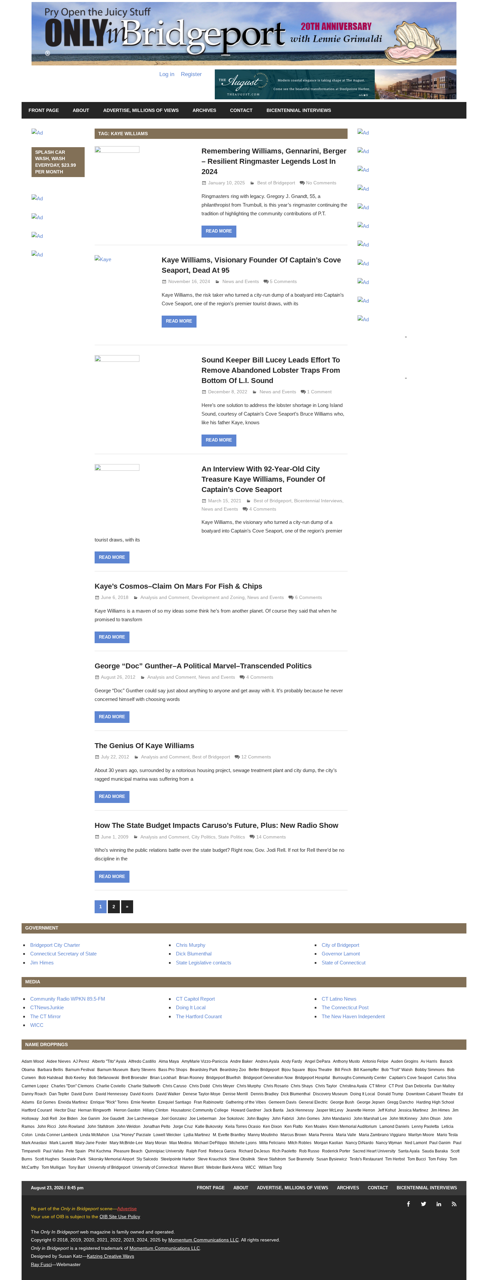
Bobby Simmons (430, 1069)
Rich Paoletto (284, 1151)
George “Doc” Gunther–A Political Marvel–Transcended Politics (203, 666)
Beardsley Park (203, 1069)
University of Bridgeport (109, 1167)
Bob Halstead (51, 1077)
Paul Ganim (439, 1142)
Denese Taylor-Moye (201, 1094)
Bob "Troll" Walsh (397, 1069)
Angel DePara (317, 1061)
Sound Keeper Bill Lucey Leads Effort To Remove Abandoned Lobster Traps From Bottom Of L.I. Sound (271, 370)
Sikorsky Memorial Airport (111, 1159)
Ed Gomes (46, 1102)
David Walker (168, 1094)
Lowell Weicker (167, 1134)
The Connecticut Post (345, 1007)
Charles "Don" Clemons (72, 1086)
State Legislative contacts (203, 962)
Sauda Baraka (435, 1151)
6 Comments (308, 597)
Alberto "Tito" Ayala (109, 1061)
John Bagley (258, 1118)
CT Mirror (377, 1086)
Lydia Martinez (197, 1134)
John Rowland (71, 1126)
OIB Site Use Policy (120, 1216)
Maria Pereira (321, 1134)
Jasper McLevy (329, 1110)
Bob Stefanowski (104, 1077)
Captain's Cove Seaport (410, 1077)
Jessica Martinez (413, 1110)
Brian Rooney (191, 1077)
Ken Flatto (294, 1126)
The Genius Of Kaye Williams (144, 745)
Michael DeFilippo (210, 1142)
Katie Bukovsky (209, 1126)
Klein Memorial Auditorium (353, 1126)
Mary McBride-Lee (126, 1142)
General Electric (313, 1102)
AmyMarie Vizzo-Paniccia (205, 1061)
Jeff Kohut (387, 1110)
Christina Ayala (353, 1086)
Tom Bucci (416, 1159)
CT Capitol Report (195, 999)
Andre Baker (241, 1061)
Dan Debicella (418, 1086)
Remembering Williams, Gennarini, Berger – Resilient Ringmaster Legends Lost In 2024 (274, 161)
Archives (204, 110)
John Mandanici (336, 1118)
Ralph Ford (196, 1151)
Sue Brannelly (301, 1159)
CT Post (396, 1086)
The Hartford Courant (199, 1016)
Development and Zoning (218, 597)
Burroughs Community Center (359, 1077)
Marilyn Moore (421, 1134)
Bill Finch (343, 1069)
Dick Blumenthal (193, 953)
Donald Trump (390, 1094)
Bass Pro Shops (172, 1069)
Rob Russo (309, 1151)
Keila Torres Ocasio (243, 1126)
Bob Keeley (75, 1077)
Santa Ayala (409, 1151)
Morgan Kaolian (328, 1142)
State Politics (231, 836)
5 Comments (283, 281)
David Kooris (141, 1094)
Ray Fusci (41, 1264)
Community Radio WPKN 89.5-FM (67, 999)
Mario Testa (447, 1134)
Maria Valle (346, 1134)
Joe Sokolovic (231, 1118)
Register (191, 74)
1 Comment (319, 391)
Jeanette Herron (360, 1110)
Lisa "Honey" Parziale (131, 1134)
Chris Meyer (223, 1086)
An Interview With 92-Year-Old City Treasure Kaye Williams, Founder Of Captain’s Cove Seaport (263, 479)
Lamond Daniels (394, 1126)
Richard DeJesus (254, 1151)
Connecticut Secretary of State (63, 953)
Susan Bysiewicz (331, 1159)
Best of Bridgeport (276, 182)
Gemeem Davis (282, 1102)
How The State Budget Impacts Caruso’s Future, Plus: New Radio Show (216, 825)
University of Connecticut (154, 1167)
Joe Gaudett (113, 1118)
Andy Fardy (292, 1061)
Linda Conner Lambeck (56, 1134)
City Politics (203, 836)
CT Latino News (339, 999)
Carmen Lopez (35, 1086)
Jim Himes (42, 962)
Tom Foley (437, 1159)
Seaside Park (73, 1159)
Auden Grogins (404, 1061)
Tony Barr (76, 1167)
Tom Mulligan (53, 1167)
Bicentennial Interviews (299, 110)
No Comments (321, 182)
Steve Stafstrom (272, 1159)
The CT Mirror (45, 1016)
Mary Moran (156, 1142)
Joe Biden (68, 1118)
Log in (166, 74)
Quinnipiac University (164, 1151)
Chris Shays (302, 1086)
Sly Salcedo (147, 1159)
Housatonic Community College (199, 1110)
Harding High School (435, 1102)
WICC (36, 1025)
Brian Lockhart (163, 1077)
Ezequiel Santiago (174, 1102)
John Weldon (128, 1126)
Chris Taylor (326, 1086)
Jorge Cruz (183, 1126)
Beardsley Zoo (233, 1069)
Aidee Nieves (58, 1061)
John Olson (430, 1118)
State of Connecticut (344, 962)
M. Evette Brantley (229, 1134)
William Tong (270, 1167)
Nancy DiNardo (359, 1142)
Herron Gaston (127, 1110)
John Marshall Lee (370, 1118)
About (81, 110)
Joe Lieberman (202, 1118)
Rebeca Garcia (222, 1151)
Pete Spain (76, 1151)
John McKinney (403, 1118)
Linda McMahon (94, 1134)
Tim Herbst (395, 1159)
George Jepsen (371, 1102)
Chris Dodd (199, 1086)
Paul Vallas (53, 1151)
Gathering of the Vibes (246, 1102)
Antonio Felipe (375, 1061)
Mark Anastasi (34, 1142)
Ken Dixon (272, 1126)
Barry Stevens (143, 1069)
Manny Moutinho (263, 1134)
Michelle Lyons (243, 1142)
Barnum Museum (112, 1069)
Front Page (44, 110)
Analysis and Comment (164, 597)
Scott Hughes (47, 1159)
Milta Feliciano (272, 1142)
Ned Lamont (416, 1142)
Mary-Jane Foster (91, 1142)
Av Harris (429, 1061)
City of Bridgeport (340, 945)
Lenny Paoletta (425, 1126)
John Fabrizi (283, 1118)
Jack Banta (274, 1110)
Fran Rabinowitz (208, 1102)
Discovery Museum (330, 1094)
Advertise (127, 1208)
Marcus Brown (293, 1134)
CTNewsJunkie (47, 1007)
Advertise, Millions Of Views (141, 110)
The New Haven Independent (353, 1016)
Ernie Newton (143, 1102)
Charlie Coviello (110, 1086)
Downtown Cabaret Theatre (431, 1094)
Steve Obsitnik (242, 1159)
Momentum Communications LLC (203, 1239)
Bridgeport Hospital (312, 1077)
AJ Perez (81, 1061)
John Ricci (46, 1126)
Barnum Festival (80, 1069)
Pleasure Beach (128, 1151)
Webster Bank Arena (224, 1167)
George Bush (342, 1102)
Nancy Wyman (389, 1142)
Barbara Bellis (50, 1069)
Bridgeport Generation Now (268, 1077)
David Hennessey (112, 1094)
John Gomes (308, 1118)
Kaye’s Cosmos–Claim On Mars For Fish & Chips (178, 586)
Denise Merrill (235, 1094)
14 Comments (271, 836)
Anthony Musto (346, 1061)
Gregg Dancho (400, 1102)
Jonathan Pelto (156, 1126)
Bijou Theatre (320, 1069)
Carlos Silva (445, 1077)
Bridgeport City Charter (55, 945)
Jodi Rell (49, 1118)
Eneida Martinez (73, 1102)
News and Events (240, 281)
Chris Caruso (175, 1086)
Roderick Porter (336, 1151)
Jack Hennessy (300, 1110)
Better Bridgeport (264, 1069)
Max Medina (180, 1142)
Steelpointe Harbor (178, 1159)
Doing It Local (190, 1007)
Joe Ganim (90, 1118)
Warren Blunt (191, 1167)
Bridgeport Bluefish (223, 1077)
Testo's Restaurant (366, 1159)
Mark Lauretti (61, 1142)
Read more (219, 231)
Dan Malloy (444, 1086)
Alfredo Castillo (142, 1061)
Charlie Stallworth (144, 1086)
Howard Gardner (246, 1110)
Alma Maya (169, 1061)
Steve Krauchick (212, 1159)
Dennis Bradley (265, 1094)
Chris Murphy (190, 945)
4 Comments (262, 509)
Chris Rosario (276, 1086)
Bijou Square (293, 1069)
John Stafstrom (100, 1126)
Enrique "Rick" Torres (109, 1102)
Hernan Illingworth (94, 1110)
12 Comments (256, 756)
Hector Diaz (65, 1110)
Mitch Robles (299, 1142)
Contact (241, 110)
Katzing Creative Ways (110, 1256)
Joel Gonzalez (174, 1118)
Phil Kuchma (99, 1151)
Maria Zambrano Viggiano (382, 1134)
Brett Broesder (134, 1077)
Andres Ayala (267, 1061)
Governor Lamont (341, 953)
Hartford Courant (37, 1110)
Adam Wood (33, 1061)
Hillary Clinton (155, 1110)
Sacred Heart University (374, 1151)
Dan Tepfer (59, 1094)
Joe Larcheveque (142, 1118)
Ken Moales (316, 1126)
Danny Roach (34, 1094)
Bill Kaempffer (366, 1069)
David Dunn (82, 1094)
